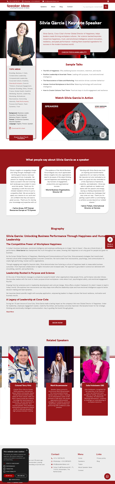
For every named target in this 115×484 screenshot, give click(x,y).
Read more (16, 460)
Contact (70, 7)
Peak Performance (22, 101)
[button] (5, 388)
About (53, 7)
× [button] (26, 450)
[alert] (15, 465)
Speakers (44, 7)
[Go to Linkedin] (108, 1)
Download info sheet (18, 128)
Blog (61, 7)
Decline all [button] (21, 475)
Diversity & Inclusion (15, 83)
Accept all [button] (9, 475)
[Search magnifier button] (106, 6)
